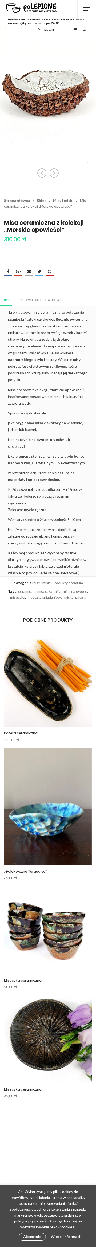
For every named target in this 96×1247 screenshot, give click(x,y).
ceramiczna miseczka (35, 591)
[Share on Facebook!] (8, 272)
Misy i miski (63, 200)
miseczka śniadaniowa (45, 597)
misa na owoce (75, 591)
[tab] (6, 299)
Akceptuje (32, 1236)
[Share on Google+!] (18, 272)
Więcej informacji (66, 1236)
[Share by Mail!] (29, 272)
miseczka (17, 597)
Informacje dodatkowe (40, 300)
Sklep (41, 200)
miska (69, 597)
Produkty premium (67, 583)
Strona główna (17, 200)
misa (57, 591)
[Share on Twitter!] (39, 272)
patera (80, 597)
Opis (6, 300)
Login (49, 29)
